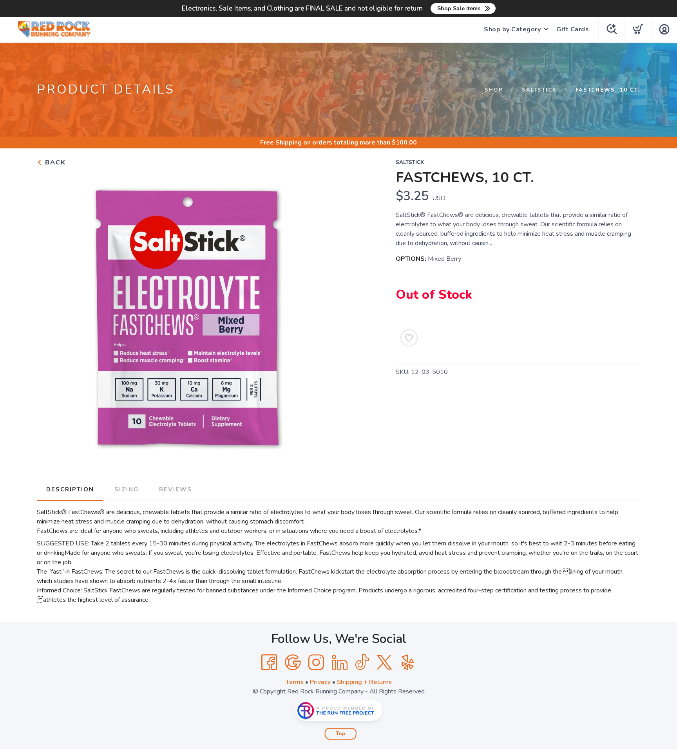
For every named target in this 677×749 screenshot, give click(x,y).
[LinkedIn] (339, 662)
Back (54, 162)
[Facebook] (269, 662)
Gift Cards (572, 29)
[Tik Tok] (362, 662)
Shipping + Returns (364, 682)
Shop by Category (512, 29)
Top (341, 733)
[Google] (292, 662)
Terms (295, 682)
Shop (494, 90)
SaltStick (539, 90)
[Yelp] (408, 662)
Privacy (320, 682)
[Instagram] (316, 662)
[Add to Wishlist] (409, 338)
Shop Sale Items (458, 8)
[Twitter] (384, 662)
